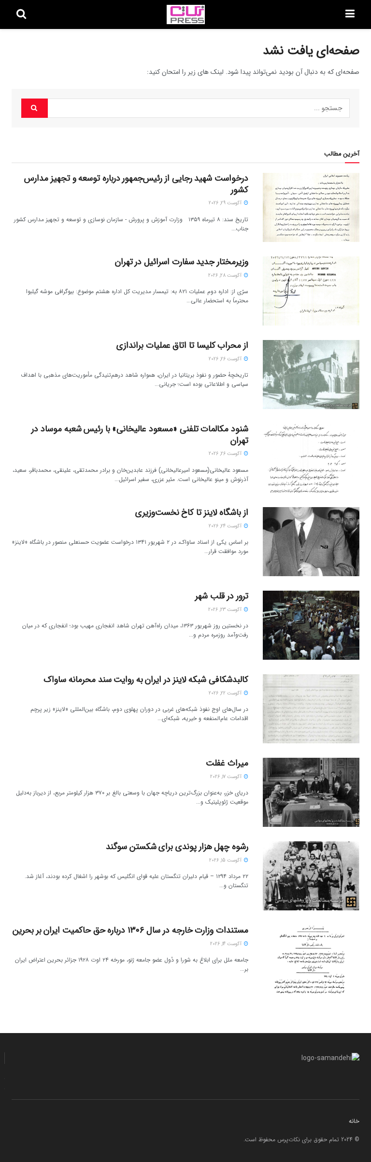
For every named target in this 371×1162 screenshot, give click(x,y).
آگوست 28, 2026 (225, 275)
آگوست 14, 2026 (226, 944)
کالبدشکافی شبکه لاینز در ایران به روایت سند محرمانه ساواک (145, 679)
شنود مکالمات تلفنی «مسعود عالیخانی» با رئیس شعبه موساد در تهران (139, 434)
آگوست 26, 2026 (226, 359)
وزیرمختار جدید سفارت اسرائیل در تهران (181, 262)
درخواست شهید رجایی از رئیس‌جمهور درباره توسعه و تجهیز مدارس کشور (136, 183)
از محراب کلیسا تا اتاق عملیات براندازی (182, 345)
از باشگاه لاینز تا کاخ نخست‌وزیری (191, 512)
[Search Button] (34, 108)
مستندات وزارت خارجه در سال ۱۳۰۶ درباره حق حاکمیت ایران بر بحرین (130, 930)
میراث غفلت (227, 763)
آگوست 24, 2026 (226, 526)
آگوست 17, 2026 (226, 776)
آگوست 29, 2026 (226, 203)
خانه (354, 1121)
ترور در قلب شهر (221, 596)
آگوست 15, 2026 (226, 860)
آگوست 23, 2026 (225, 609)
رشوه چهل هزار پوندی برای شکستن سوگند (177, 846)
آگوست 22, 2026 (226, 693)
